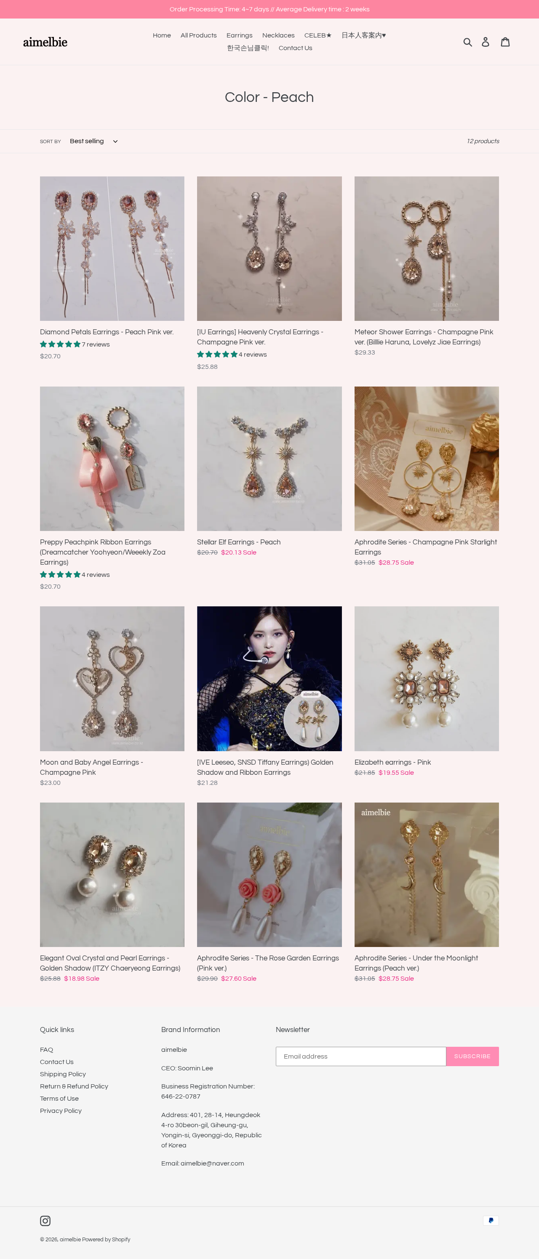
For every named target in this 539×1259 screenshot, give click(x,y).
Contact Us (57, 1062)
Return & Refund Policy (74, 1086)
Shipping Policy (63, 1074)
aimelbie (70, 1240)
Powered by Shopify (106, 1240)
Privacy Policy (61, 1110)
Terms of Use (59, 1098)
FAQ (46, 1049)
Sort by (50, 141)
